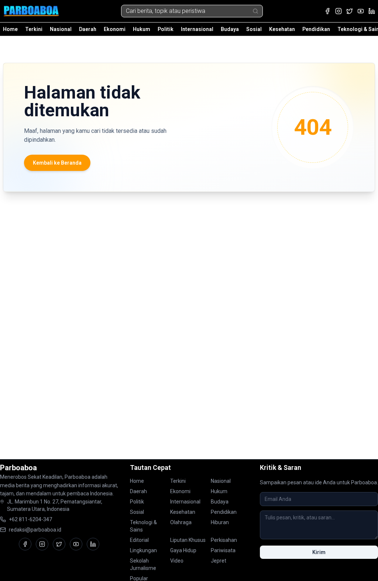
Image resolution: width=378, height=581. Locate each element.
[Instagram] (338, 11)
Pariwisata (223, 550)
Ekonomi (115, 29)
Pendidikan (316, 29)
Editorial (139, 540)
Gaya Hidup (183, 550)
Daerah (87, 29)
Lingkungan (143, 550)
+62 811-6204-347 (30, 519)
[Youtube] (360, 11)
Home (10, 29)
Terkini (33, 29)
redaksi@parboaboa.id (35, 530)
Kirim (319, 552)
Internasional (197, 29)
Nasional (61, 29)
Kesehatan (282, 29)
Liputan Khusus (188, 540)
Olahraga (181, 522)
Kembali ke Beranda (57, 163)
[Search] (255, 11)
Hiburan (220, 522)
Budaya (230, 29)
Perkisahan (224, 540)
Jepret (218, 561)
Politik (165, 29)
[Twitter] (349, 11)
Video (176, 561)
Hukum (141, 29)
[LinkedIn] (371, 11)
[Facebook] (327, 11)
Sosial (254, 29)
